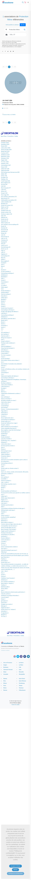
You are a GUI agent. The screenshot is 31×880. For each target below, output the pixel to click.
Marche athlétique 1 (6, 346)
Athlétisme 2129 (5, 154)
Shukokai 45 (4, 231)
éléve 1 (3, 390)
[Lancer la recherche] (25, 30)
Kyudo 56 (3, 226)
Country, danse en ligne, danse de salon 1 (11, 524)
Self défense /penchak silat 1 (8, 318)
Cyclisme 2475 (5, 153)
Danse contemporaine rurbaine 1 (9, 546)
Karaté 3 (3, 280)
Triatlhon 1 (3, 585)
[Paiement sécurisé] (17, 656)
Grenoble (5, 674)
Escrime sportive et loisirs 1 (8, 445)
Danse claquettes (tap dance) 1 (9, 428)
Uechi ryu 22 (4, 245)
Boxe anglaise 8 (5, 261)
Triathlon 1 (3, 559)
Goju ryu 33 (4, 238)
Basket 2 (3, 301)
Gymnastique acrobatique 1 (8, 419)
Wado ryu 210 (4, 207)
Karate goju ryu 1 (5, 431)
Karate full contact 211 (7, 205)
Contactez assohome (5, 650)
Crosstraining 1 (5, 405)
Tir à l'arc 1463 (5, 161)
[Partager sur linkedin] (10, 51)
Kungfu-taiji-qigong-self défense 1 (9, 311)
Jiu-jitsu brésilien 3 (6, 271)
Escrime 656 (4, 184)
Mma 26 (3, 243)
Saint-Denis (22, 678)
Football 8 (3, 262)
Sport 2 (3, 302)
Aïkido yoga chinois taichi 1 (8, 498)
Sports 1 (3, 327)
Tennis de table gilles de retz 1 (8, 527)
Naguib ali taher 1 (5, 607)
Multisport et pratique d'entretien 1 (10, 595)
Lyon (20, 669)
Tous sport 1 (4, 548)
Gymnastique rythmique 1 (7, 377)
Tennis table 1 (4, 588)
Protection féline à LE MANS (9, 114)
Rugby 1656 (4, 160)
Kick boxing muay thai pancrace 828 (10, 172)
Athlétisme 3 (4, 275)
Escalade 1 (3, 388)
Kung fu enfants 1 (5, 341)
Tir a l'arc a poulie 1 (6, 355)
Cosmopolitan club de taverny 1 (9, 525)
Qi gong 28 (4, 242)
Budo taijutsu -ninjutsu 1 (7, 583)
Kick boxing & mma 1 (6, 451)
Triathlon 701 (4, 179)
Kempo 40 (3, 233)
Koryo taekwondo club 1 (7, 417)
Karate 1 (3, 574)
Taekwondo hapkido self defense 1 (9, 376)
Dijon (4, 671)
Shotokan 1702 (5, 158)
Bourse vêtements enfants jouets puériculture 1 (13, 592)
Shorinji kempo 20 (5, 247)
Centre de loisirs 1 (5, 539)
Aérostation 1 (4, 560)
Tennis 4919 (4, 146)
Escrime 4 (3, 269)
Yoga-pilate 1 (4, 410)
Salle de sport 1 (5, 501)
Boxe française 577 (6, 187)
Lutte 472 (3, 189)
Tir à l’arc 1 (4, 616)
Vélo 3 (2, 278)
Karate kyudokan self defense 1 (9, 491)
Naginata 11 (4, 254)
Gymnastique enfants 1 (7, 463)
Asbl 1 (2, 513)
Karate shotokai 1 (5, 437)
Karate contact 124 (6, 212)
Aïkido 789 (4, 174)
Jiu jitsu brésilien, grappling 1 (8, 517)
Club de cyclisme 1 (6, 593)
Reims (5, 687)
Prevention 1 (4, 325)
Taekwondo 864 (5, 170)
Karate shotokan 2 (5, 290)
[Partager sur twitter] (8, 51)
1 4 (2, 268)
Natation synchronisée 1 (7, 505)
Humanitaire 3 (4, 282)
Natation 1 (3, 512)
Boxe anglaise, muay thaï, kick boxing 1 (11, 430)
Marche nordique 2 (6, 294)
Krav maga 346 (5, 194)
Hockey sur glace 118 (6, 214)
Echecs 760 (4, 175)
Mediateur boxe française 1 (8, 578)
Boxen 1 (3, 322)
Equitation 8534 (5, 144)
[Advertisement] (15, 725)
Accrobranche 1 (5, 461)
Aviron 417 (4, 191)
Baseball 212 (4, 203)
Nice (4, 680)
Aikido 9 (3, 259)
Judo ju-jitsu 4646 (5, 147)
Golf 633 (3, 186)
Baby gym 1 (4, 606)
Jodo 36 (3, 235)
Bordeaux (5, 667)
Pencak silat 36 (5, 236)
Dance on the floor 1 (6, 398)
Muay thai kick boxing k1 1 (8, 348)
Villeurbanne (22, 690)
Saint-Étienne (22, 680)
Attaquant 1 (4, 442)
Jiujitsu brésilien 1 (5, 454)
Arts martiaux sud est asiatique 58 (9, 224)
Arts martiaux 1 (5, 334)
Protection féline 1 (6, 456)
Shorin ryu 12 (4, 248)
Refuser (15, 869)
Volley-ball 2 (4, 297)
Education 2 (4, 296)
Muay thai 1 (4, 602)
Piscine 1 (3, 449)
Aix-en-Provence (7, 662)
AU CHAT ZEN (7, 100)
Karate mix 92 (4, 219)
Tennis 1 (3, 323)
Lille (20, 667)
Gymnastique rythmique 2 (7, 309)
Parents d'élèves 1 (5, 538)
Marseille (21, 671)
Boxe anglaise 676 (5, 182)
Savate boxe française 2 (7, 308)
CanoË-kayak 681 (5, 181)
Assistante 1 (4, 536)
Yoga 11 (3, 250)
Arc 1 (2, 489)
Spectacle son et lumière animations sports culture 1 (14, 459)
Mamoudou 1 (4, 412)
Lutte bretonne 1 (5, 386)
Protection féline (8, 102)
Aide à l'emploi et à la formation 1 (9, 426)
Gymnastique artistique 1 (7, 315)
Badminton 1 (4, 520)
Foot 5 (2, 264)
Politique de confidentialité (16, 873)
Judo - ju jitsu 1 (5, 482)
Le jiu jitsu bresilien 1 (6, 438)
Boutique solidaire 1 (6, 383)
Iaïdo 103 (3, 215)
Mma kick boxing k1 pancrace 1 (9, 550)
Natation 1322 (4, 163)
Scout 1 (3, 367)
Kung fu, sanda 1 (5, 424)
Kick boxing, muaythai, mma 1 (8, 484)
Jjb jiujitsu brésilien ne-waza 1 (8, 400)
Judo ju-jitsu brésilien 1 (7, 384)
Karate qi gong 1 (5, 351)
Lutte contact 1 (5, 404)
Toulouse (21, 687)
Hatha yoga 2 (4, 287)
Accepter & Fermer (15, 866)
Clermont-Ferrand (7, 669)
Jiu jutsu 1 (3, 416)
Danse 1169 (4, 167)
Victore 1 (3, 543)
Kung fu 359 (4, 193)
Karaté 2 (3, 306)
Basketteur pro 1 (5, 452)
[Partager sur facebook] (5, 51)
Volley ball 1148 (5, 168)
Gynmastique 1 (5, 372)
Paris (4, 685)
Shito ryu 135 (4, 208)
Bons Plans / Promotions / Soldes (9, 136)
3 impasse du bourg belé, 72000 (13, 104)
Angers (5, 665)
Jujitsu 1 (3, 344)
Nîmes (5, 683)
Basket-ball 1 (4, 320)
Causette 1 (3, 541)
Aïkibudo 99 (4, 217)
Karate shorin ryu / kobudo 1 (8, 609)
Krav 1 (2, 572)
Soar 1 (2, 590)
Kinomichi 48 (4, 229)
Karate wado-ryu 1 (6, 421)
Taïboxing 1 (4, 552)
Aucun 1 (3, 470)
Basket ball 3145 (5, 151)
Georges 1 (3, 485)
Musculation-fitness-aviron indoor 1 (10, 360)
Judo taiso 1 (4, 503)
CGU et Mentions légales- (15, 702)
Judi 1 (2, 466)
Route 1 (3, 475)
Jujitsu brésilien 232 (6, 201)
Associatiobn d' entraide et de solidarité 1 (11, 363)
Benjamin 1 (4, 614)
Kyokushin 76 (4, 221)
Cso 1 (2, 374)
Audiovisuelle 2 (5, 292)
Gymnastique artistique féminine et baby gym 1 (13, 508)
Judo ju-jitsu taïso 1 (6, 402)
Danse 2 (3, 304)
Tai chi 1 (3, 464)
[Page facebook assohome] (24, 656)
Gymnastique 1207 (6, 165)
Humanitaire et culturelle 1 (8, 534)
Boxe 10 (3, 257)
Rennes (5, 690)
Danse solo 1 (4, 458)
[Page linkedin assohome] (28, 656)
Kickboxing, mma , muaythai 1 (8, 440)
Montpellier (22, 674)
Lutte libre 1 (4, 313)
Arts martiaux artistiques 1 (8, 581)
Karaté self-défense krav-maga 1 (9, 423)
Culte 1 (3, 395)
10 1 (2, 329)
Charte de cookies (15, 704)
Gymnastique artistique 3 (7, 273)
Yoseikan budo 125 (6, 210)
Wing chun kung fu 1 (6, 337)
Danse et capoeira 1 (6, 480)
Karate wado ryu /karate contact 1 (10, 468)
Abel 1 (2, 506)
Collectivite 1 (4, 414)
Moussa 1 (3, 576)
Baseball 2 (3, 299)
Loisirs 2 (3, 283)
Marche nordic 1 (5, 336)
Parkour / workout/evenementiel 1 (10, 409)
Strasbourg (22, 683)
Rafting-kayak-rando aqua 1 (8, 510)
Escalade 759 (4, 177)
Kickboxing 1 (4, 433)
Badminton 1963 (5, 156)
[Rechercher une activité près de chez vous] (22, 2)
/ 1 (2, 330)
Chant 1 (3, 356)
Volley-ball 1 (4, 496)
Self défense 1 (4, 350)
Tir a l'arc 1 (4, 545)
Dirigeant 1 (4, 435)
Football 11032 (5, 142)
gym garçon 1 (4, 600)
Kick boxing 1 (4, 407)
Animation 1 (4, 611)
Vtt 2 (2, 289)
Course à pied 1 (5, 597)
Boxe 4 (3, 266)
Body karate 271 (5, 198)
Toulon (20, 685)
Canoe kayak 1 (4, 353)
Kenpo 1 (3, 599)
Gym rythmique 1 (5, 397)
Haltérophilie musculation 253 (8, 200)
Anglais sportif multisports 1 (8, 531)
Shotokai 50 (4, 228)
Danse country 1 (5, 515)
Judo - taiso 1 (4, 571)
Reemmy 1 (3, 391)
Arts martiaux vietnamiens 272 (9, 196)
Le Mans (21, 665)
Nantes (5, 678)
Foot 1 (2, 339)
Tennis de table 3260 (6, 149)
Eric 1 (2, 362)
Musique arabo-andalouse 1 (8, 343)
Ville (23, 24)
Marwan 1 (3, 365)
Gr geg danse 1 (5, 613)
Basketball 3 (4, 276)
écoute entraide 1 (5, 358)
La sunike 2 (4, 285)
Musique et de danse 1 (6, 532)
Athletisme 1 (4, 316)
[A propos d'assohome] (14, 656)
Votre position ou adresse (12, 24)
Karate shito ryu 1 (5, 562)
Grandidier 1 (4, 478)
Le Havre (21, 662)
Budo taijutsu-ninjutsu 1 (7, 522)
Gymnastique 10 (5, 255)
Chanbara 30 (4, 240)
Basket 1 (3, 487)
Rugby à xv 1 (4, 499)
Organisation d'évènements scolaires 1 (10, 393)
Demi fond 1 (4, 518)
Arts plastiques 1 (5, 332)
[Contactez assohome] (21, 656)
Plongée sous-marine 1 (7, 604)
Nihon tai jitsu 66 (5, 222)
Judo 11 (3, 252)
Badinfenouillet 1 (5, 586)
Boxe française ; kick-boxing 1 (8, 529)
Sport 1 (3, 447)
